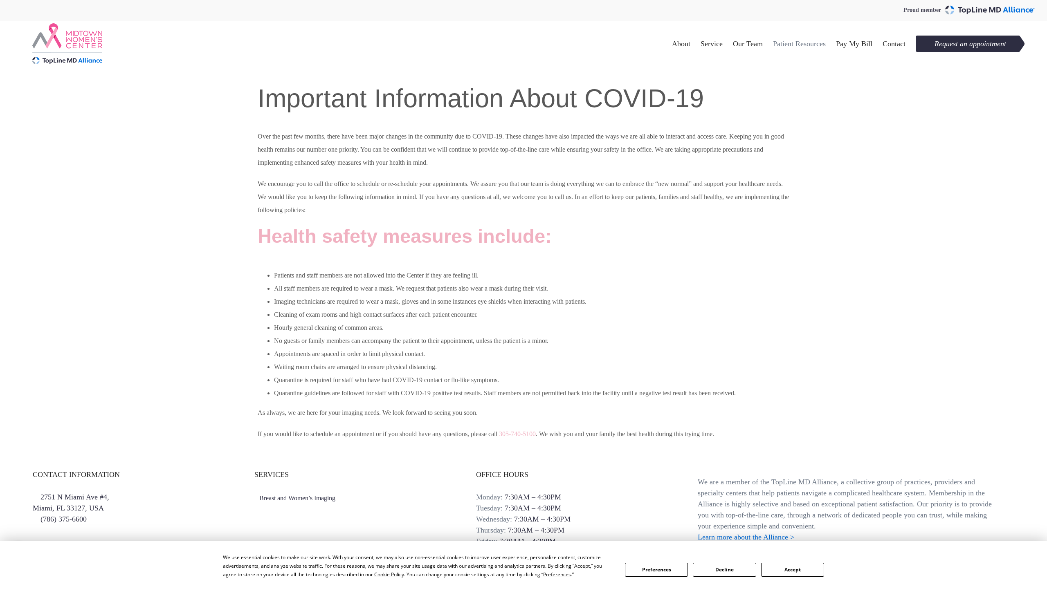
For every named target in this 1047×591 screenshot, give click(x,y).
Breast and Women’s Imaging (297, 498)
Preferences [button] (557, 574)
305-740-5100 (517, 433)
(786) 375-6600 (63, 519)
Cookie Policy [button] (389, 574)
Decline (724, 569)
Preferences (656, 569)
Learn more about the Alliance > (746, 537)
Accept (792, 569)
